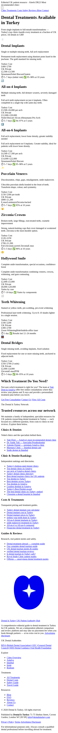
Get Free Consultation (11, 399)
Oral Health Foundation (40, 648)
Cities (4, 10)
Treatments (12, 10)
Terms (17, 722)
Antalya (10, 660)
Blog (39, 10)
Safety (26, 10)
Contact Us (26, 399)
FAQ (9, 697)
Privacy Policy (7, 722)
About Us (11, 702)
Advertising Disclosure (31, 722)
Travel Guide (12, 685)
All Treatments (13, 677)
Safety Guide (12, 682)
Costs (20, 10)
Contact (45, 10)
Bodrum (10, 668)
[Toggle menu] (2, 7)
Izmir (9, 665)
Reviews (33, 10)
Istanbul (10, 662)
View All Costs (38, 399)
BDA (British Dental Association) (16, 645)
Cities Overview (14, 657)
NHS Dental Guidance (19, 648)
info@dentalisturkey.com (39, 717)
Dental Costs (12, 680)
